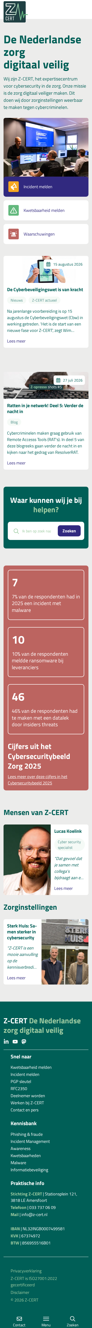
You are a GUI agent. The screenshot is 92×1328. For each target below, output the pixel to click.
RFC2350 (19, 1088)
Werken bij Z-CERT (27, 1103)
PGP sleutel (21, 1081)
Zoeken (69, 531)
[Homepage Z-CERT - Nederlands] (46, 11)
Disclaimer (20, 1292)
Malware (18, 1162)
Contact (19, 1325)
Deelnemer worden (28, 1095)
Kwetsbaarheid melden (44, 210)
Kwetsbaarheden (26, 1155)
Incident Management (30, 1141)
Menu (46, 1325)
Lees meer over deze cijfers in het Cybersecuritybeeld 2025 (37, 779)
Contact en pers (24, 1110)
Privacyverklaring (26, 1271)
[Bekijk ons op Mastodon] (24, 1041)
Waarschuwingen (39, 234)
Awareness (20, 1148)
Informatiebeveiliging (29, 1170)
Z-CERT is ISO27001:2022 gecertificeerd (34, 1281)
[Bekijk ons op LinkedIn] (6, 1041)
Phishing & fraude (27, 1134)
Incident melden (38, 186)
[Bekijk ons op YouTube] (15, 1041)
